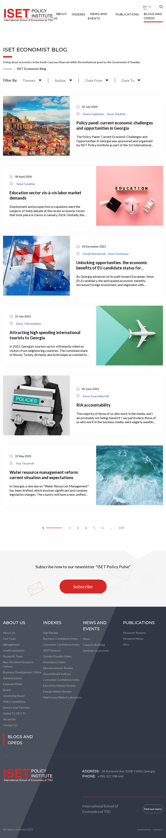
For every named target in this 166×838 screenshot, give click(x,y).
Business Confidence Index (60, 638)
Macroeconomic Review (58, 668)
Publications (127, 14)
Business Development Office (22, 672)
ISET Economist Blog (31, 68)
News (86, 639)
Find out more (153, 809)
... (111, 528)
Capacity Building (94, 644)
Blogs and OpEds (153, 16)
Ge (149, 6)
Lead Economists (13, 650)
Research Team (13, 656)
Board (7, 690)
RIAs (126, 644)
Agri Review (50, 632)
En (145, 6)
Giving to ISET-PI (14, 713)
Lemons (158, 829)
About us (9, 632)
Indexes (78, 14)
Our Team (9, 638)
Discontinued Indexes (57, 674)
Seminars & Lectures (96, 650)
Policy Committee (14, 701)
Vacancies (9, 719)
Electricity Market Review (59, 685)
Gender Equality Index (57, 656)
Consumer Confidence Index (61, 644)
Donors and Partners (16, 707)
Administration (12, 678)
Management (11, 644)
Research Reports (134, 632)
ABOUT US (14, 622)
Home (7, 68)
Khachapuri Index (54, 662)
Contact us (10, 725)
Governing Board (13, 695)
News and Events (94, 625)
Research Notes (133, 638)
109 (121, 528)
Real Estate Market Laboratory (62, 697)
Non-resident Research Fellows (18, 664)
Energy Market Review (57, 691)
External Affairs (13, 684)
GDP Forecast (52, 650)
